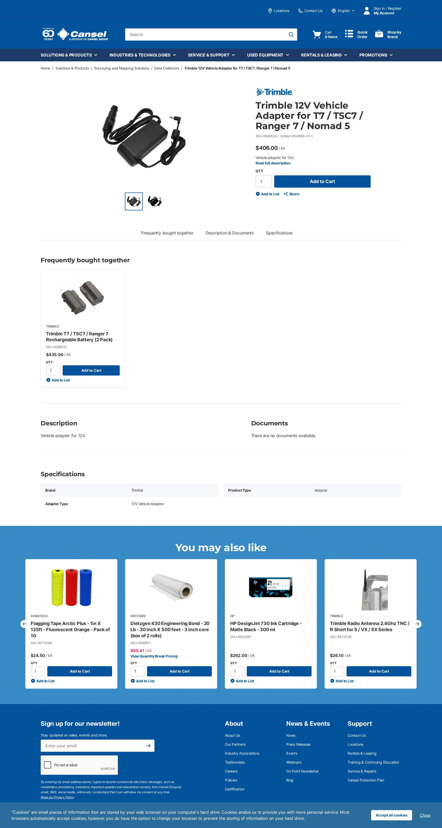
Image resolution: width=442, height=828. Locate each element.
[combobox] (211, 34)
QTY (259, 171)
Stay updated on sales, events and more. (74, 735)
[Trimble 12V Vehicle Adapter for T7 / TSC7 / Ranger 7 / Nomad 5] (134, 201)
